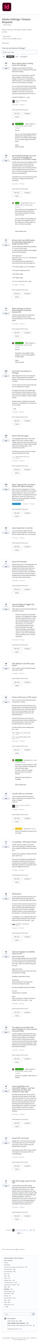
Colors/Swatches (8, 1269)
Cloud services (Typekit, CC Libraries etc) (14, 1267)
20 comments (15, 1114)
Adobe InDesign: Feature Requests (16, 1323)
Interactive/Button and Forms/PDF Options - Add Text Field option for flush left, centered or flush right (23, 1089)
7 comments (25, 504)
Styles (5, 1300)
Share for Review (8, 1298)
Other (5, 1287)
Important (28, 114)
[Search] (33, 1314)
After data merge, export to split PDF (24, 1182)
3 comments (15, 928)
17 (33, 1230)
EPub (5, 1273)
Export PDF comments (20, 1138)
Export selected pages (20, 436)
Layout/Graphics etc (9, 1282)
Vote (6, 68)
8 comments (15, 809)
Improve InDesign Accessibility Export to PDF (23, 953)
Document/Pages (8, 1271)
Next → (19, 1233)
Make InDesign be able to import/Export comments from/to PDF (21, 310)
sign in (17, 1249)
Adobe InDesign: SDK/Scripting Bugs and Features (19, 1325)
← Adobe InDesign (6, 25)
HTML (5, 1276)
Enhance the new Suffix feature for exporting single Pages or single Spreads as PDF (23, 242)
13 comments (15, 460)
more (28, 97)
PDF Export (22, 104)
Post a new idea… (8, 1260)
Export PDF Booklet (19, 561)
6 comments (15, 1003)
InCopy (5, 1278)
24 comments (15, 580)
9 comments (15, 412)
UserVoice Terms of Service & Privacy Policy (20, 1338)
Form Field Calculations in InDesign (22, 372)
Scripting (6, 1295)
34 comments (15, 538)
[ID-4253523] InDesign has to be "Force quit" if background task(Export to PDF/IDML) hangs (24, 157)
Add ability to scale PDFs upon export (23, 664)
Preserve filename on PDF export (24, 697)
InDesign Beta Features (13, 1329)
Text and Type (7, 1304)
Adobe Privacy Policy (21, 1339)
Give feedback (11, 1318)
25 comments (15, 184)
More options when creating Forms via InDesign (22, 64)
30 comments (15, 104)
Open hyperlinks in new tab (22, 528)
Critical (18, 117)
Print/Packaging (8, 1291)
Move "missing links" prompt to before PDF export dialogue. (23, 485)
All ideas (6, 1262)
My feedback (24, 56)
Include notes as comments (22, 793)
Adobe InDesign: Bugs (12, 1321)
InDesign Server (8, 1280)
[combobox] (18, 1314)
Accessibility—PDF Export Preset (24, 842)
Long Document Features (10, 1284)
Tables (5, 1302)
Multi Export (16, 894)
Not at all (18, 114)
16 (30, 1230)
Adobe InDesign (6, 1338)
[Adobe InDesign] (7, 7)
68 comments (15, 324)
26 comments (15, 284)
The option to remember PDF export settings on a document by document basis (24, 1029)
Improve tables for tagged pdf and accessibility (23, 605)
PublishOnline (7, 1293)
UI (4, 1307)
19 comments (15, 640)
